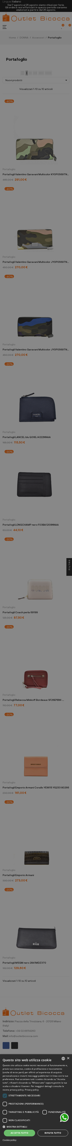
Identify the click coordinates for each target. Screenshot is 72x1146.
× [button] (68, 1058)
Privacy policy (32, 1089)
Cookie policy (9, 1140)
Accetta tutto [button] (19, 1132)
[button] (36, 1126)
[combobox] (63, 1058)
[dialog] (36, 1100)
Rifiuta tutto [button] (53, 1132)
